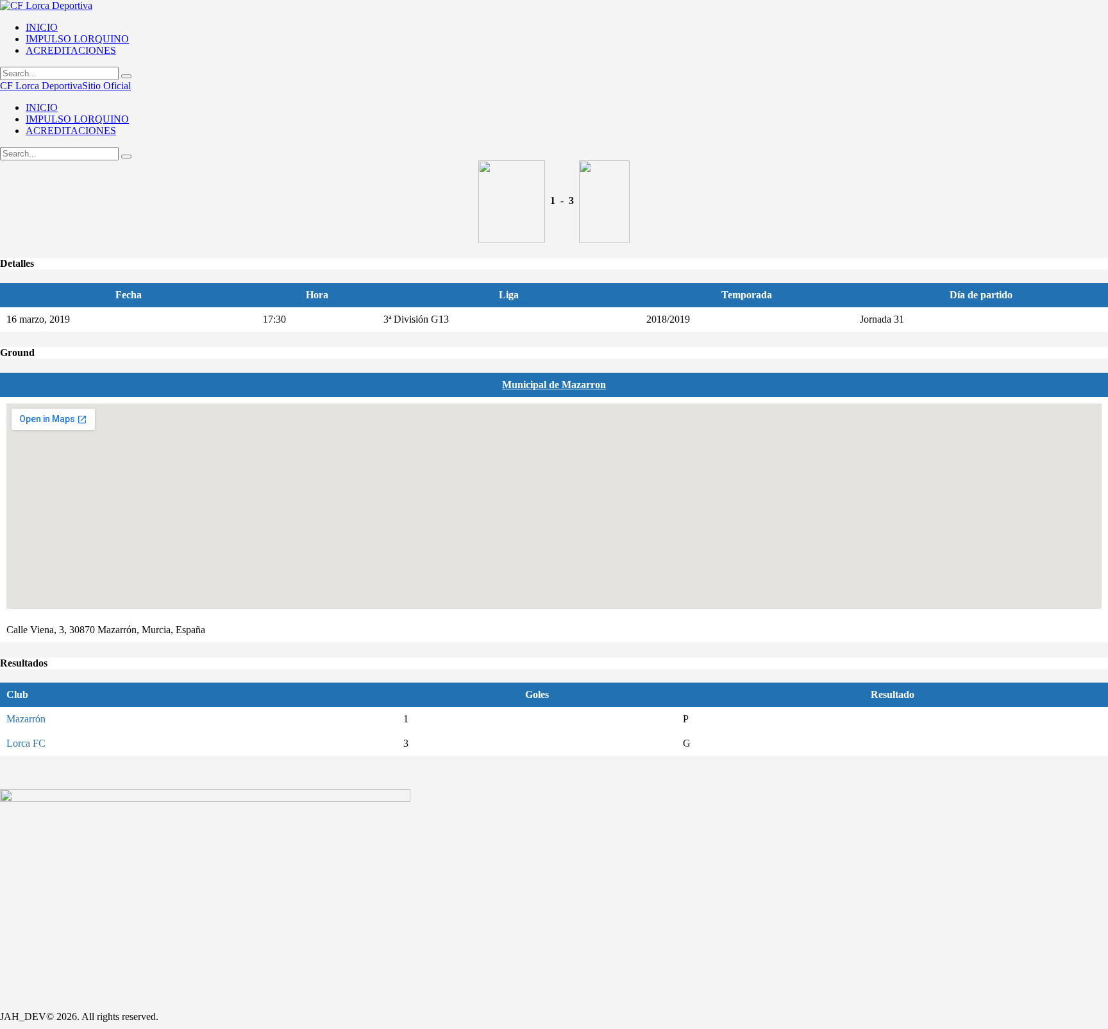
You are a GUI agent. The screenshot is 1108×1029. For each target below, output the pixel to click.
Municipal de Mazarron (554, 384)
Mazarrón (26, 718)
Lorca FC (26, 743)
